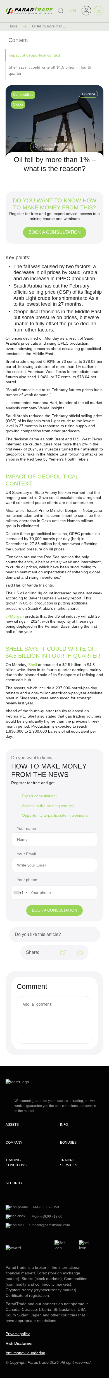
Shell (32, 664)
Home (13, 26)
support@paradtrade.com (49, 1225)
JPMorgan (15, 616)
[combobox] (20, 892)
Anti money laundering (25, 1353)
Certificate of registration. (28, 1295)
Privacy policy (18, 1334)
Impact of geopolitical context (34, 55)
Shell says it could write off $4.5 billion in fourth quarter (50, 70)
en (73, 10)
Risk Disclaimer (19, 1343)
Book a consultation (55, 232)
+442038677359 (45, 1207)
